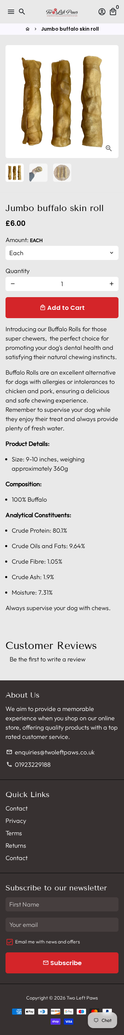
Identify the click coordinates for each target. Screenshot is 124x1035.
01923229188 (28, 765)
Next (111, 102)
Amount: (24, 240)
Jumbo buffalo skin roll (70, 28)
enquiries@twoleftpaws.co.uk (50, 752)
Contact (17, 808)
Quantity (18, 271)
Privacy (16, 821)
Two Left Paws (82, 998)
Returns (16, 845)
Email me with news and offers (47, 942)
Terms (14, 833)
